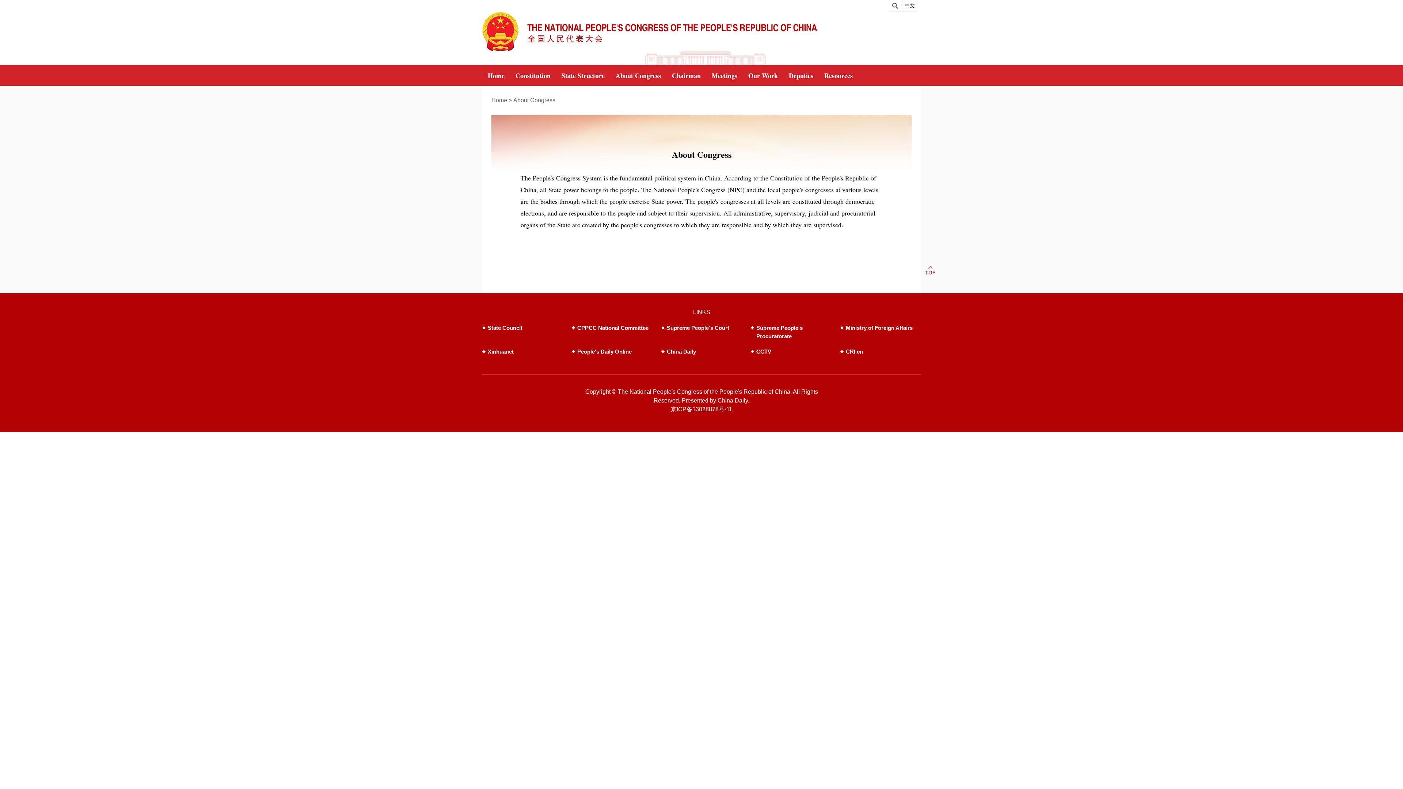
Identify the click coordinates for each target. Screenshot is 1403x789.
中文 (910, 5)
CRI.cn (854, 351)
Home (499, 100)
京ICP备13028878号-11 (701, 409)
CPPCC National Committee (613, 328)
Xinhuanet (501, 351)
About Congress (534, 100)
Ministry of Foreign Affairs (879, 328)
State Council (505, 328)
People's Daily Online (604, 351)
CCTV (763, 351)
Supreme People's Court (698, 328)
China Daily (681, 351)
